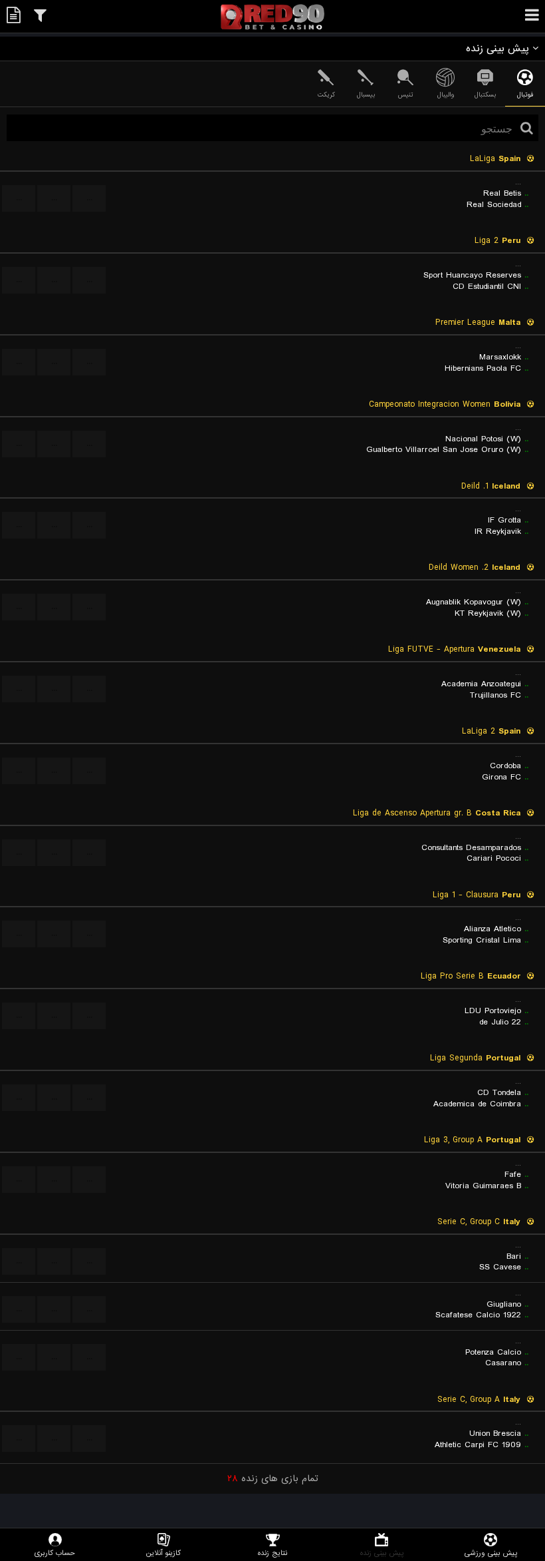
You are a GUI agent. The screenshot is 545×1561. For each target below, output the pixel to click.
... (89, 198)
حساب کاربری (55, 1553)
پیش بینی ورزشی (491, 1553)
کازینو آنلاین (163, 1553)
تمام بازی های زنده (272, 1478)
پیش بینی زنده (381, 1553)
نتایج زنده (272, 1553)
